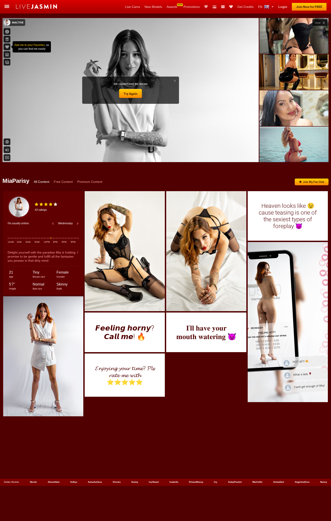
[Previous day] (53, 223)
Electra (117, 482)
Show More (294, 154)
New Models (153, 7)
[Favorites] (231, 7)
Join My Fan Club (313, 181)
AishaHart (278, 482)
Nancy (323, 482)
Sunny (134, 482)
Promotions (192, 7)
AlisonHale (54, 482)
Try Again (130, 93)
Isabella (174, 482)
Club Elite (206, 7)
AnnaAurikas (95, 482)
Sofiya (73, 482)
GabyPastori (235, 482)
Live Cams (132, 7)
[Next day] (78, 223)
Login (282, 7)
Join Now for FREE (309, 7)
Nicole (33, 482)
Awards (172, 7)
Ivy (215, 482)
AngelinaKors (302, 482)
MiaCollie (257, 482)
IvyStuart (154, 482)
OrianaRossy (196, 482)
